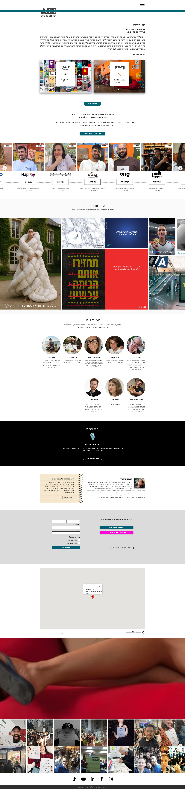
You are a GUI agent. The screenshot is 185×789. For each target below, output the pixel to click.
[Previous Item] (180, 168)
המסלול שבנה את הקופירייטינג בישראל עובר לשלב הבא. (119, 81)
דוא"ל (78, 525)
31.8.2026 (111, 532)
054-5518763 (125, 548)
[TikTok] (74, 779)
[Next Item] (4, 168)
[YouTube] (83, 779)
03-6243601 (114, 548)
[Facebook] (101, 779)
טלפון (78, 530)
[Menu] (142, 5)
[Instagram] (110, 779)
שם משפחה (62, 519)
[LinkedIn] (92, 779)
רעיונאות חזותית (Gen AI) (65, 80)
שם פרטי (76, 519)
